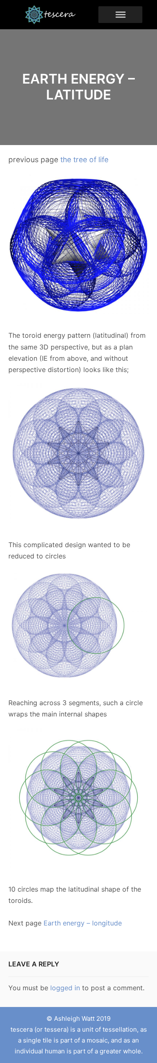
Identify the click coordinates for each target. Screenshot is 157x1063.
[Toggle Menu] (121, 15)
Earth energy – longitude (83, 923)
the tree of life (84, 159)
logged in (65, 988)
